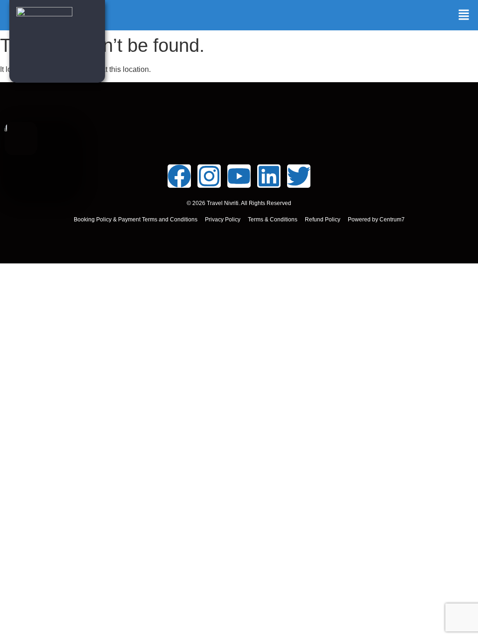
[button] (464, 15)
